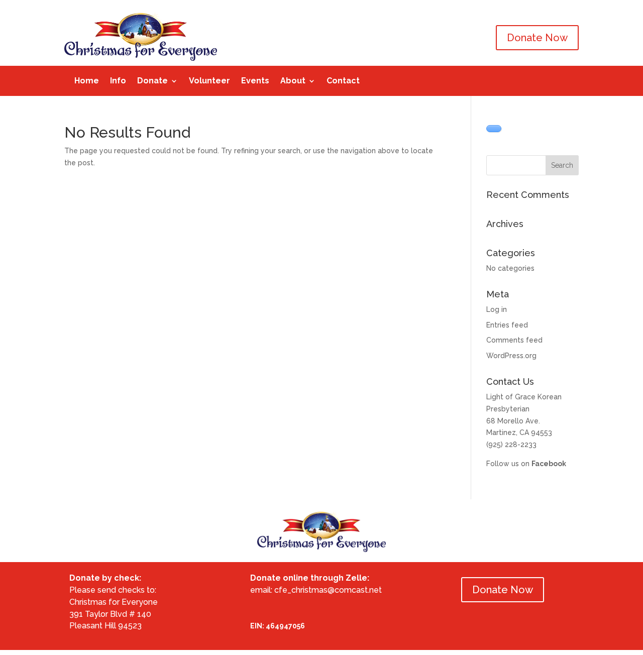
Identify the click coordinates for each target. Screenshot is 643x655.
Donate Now (537, 38)
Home (86, 81)
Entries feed (507, 325)
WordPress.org (511, 356)
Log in (496, 309)
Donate (152, 81)
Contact (343, 81)
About (292, 81)
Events (255, 81)
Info (118, 81)
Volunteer (209, 81)
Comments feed (514, 340)
